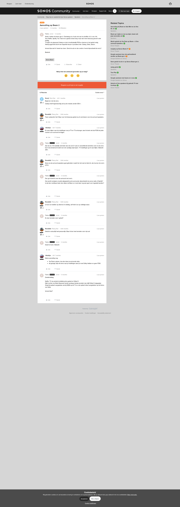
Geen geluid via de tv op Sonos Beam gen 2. (125, 62)
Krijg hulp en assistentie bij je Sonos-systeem (59, 17)
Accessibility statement (104, 313)
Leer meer (18, 4)
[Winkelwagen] (170, 4)
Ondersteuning (29, 4)
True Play (114, 72)
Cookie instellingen (90, 313)
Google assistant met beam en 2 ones (123, 78)
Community (41, 17)
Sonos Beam (50, 60)
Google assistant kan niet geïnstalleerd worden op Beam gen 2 (123, 55)
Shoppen (9, 4)
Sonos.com (112, 11)
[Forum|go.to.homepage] (54, 11)
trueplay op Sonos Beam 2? (119, 49)
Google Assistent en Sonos (119, 58)
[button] (124, 11)
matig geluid (115, 67)
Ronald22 (48, 114)
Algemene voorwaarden (76, 313)
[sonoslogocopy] (90, 3)
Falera (47, 34)
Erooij (47, 98)
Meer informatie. (132, 495)
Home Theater (115, 46)
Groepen (94, 11)
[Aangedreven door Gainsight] (90, 309)
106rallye (48, 128)
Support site (102, 11)
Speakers (77, 17)
